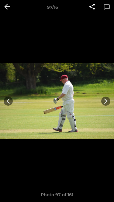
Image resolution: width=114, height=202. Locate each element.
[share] (92, 7)
